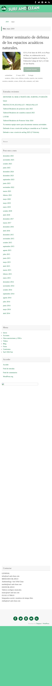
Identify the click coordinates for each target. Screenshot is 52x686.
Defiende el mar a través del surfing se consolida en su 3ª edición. (25, 128)
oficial (20, 81)
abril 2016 (6, 231)
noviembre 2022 (8, 187)
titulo (37, 81)
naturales (10, 81)
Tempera (38, 623)
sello (24, 81)
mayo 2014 (7, 309)
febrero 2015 (7, 274)
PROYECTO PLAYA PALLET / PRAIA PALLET (20, 105)
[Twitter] (39, 2)
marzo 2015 (7, 270)
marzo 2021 (7, 191)
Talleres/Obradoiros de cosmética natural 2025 (19, 113)
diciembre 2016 (8, 227)
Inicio (5, 333)
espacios (32, 78)
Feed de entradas (8, 369)
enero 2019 (7, 207)
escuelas (26, 78)
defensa (21, 78)
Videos (5, 341)
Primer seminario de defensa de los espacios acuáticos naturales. (25, 42)
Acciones (6, 335)
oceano (16, 81)
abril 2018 (6, 215)
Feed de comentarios (10, 372)
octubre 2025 (7, 164)
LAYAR (6, 117)
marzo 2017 (7, 223)
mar (36, 78)
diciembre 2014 (8, 282)
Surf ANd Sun (8, 352)
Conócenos (6, 349)
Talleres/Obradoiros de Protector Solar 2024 (18, 121)
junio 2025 (6, 168)
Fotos (5, 346)
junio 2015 (6, 258)
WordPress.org (8, 376)
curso (16, 78)
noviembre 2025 (8, 160)
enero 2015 (7, 278)
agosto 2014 (7, 298)
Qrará (5, 101)
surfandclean (8, 75)
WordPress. (46, 623)
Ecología (30, 75)
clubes (13, 78)
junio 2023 (6, 183)
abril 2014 (6, 313)
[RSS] (49, 2)
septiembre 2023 (8, 179)
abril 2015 (6, 266)
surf (34, 81)
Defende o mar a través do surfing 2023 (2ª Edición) (21, 132)
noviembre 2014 (8, 286)
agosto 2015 (7, 250)
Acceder (6, 365)
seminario (29, 81)
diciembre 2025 (8, 156)
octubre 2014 (7, 290)
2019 (7, 22)
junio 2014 (6, 306)
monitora (4, 81)
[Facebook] (35, 2)
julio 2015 (6, 254)
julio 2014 (6, 302)
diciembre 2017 (8, 219)
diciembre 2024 (8, 172)
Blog (4, 344)
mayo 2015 (7, 262)
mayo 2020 (7, 199)
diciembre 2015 (8, 235)
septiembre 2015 (8, 246)
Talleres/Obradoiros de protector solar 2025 (18, 109)
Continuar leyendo (31, 69)
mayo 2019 (7, 203)
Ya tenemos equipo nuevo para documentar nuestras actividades (24, 124)
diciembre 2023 (8, 176)
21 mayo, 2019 (20, 75)
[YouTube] (45, 2)
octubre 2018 (7, 211)
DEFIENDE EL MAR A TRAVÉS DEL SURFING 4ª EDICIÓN (25, 97)
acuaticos (7, 78)
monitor (40, 78)
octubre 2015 (7, 242)
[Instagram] (42, 2)
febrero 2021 (7, 195)
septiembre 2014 (8, 294)
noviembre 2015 (8, 239)
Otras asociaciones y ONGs (12, 338)
